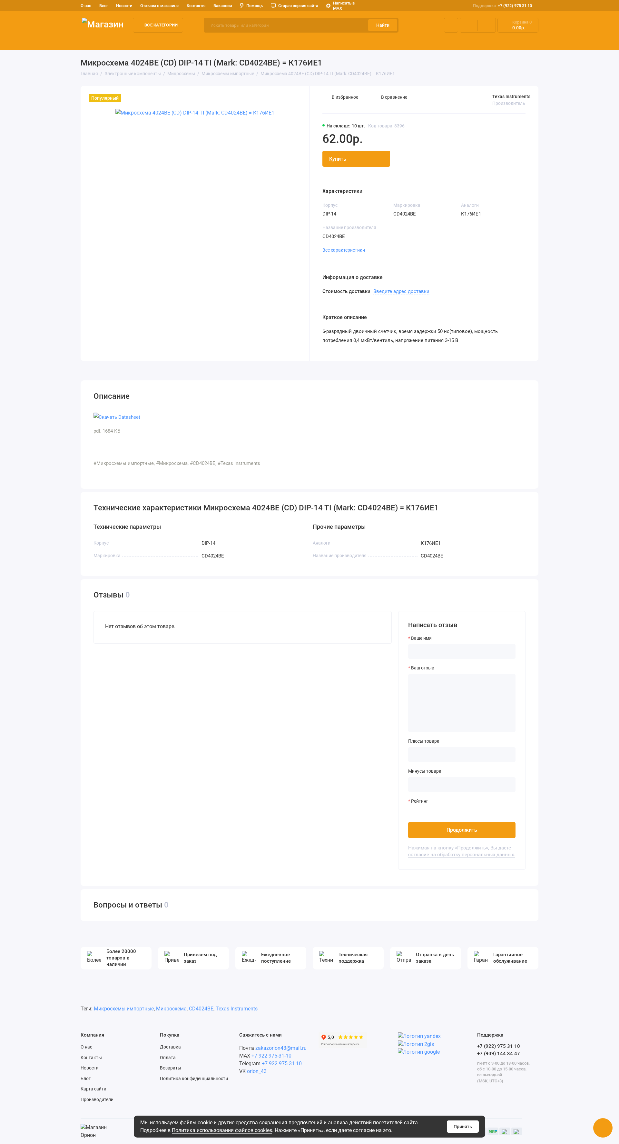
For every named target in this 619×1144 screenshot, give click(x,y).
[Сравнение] (468, 25)
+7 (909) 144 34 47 (498, 1054)
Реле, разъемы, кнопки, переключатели (383, 42)
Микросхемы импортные (124, 1009)
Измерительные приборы (248, 42)
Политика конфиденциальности (194, 1078)
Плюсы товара (423, 741)
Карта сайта (93, 1088)
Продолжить (462, 830)
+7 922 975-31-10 (271, 1056)
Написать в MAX (344, 6)
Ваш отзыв (422, 667)
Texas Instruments (511, 96)
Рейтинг (419, 801)
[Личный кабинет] (451, 25)
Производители (97, 1099)
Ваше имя (421, 638)
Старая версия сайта (298, 5)
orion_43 (257, 1071)
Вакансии (222, 5)
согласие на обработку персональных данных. (461, 855)
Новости (124, 5)
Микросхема (171, 1009)
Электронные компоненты (111, 42)
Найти (382, 25)
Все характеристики (343, 250)
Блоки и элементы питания (536, 42)
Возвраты (170, 1067)
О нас (86, 1046)
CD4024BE (201, 1009)
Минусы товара (424, 771)
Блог (103, 5)
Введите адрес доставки (401, 291)
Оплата (168, 1057)
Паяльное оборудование (466, 42)
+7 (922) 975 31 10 (502, 5)
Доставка (170, 1046)
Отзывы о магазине (159, 5)
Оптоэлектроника (307, 42)
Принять (463, 1126)
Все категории (161, 25)
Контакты (196, 5)
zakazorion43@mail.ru (281, 1048)
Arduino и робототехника (180, 42)
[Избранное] (487, 25)
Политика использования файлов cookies (222, 1130)
